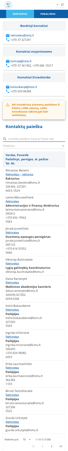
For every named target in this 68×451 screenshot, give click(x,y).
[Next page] (51, 446)
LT (62, 4)
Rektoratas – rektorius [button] (19, 174)
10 (24, 439)
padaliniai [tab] (48, 14)
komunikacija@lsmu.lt (23, 87)
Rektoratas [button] (12, 201)
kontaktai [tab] (20, 14)
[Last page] (60, 446)
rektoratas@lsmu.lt (22, 35)
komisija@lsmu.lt (20, 61)
